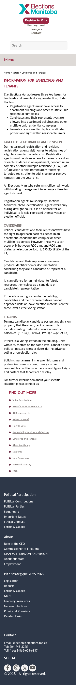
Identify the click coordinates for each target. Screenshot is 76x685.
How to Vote (19, 426)
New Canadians (21, 458)
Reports (9, 586)
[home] (38, 9)
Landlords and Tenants (24, 439)
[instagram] (16, 668)
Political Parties (14, 506)
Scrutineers (11, 512)
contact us (32, 384)
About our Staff (14, 559)
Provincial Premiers (17, 611)
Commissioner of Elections (21, 549)
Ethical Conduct (14, 522)
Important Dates (15, 517)
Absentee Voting (21, 445)
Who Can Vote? (21, 419)
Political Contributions (18, 501)
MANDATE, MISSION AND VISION (25, 554)
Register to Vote (36, 20)
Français (36, 29)
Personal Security (22, 464)
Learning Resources (17, 601)
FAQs (15, 471)
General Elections (15, 606)
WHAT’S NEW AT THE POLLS (27, 406)
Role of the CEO (14, 544)
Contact (36, 33)
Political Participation (19, 495)
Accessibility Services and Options (31, 432)
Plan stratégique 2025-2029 (24, 574)
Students (17, 451)
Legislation (11, 581)
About (8, 537)
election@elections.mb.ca (30, 643)
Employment (36, 25)
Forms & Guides (14, 527)
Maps (7, 596)
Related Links (12, 616)
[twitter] (24, 668)
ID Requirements (21, 413)
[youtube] (32, 668)
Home (7, 73)
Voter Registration (22, 400)
